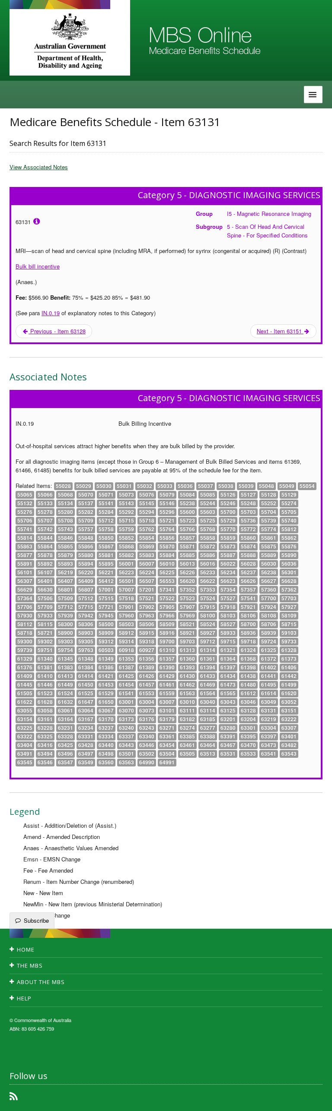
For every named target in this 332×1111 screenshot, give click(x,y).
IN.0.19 (51, 313)
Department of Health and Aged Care (70, 41)
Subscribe (36, 920)
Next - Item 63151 (280, 331)
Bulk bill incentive (38, 266)
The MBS (30, 965)
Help (24, 998)
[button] (314, 1098)
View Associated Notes (39, 167)
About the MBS (41, 982)
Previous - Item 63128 (57, 331)
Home (26, 949)
